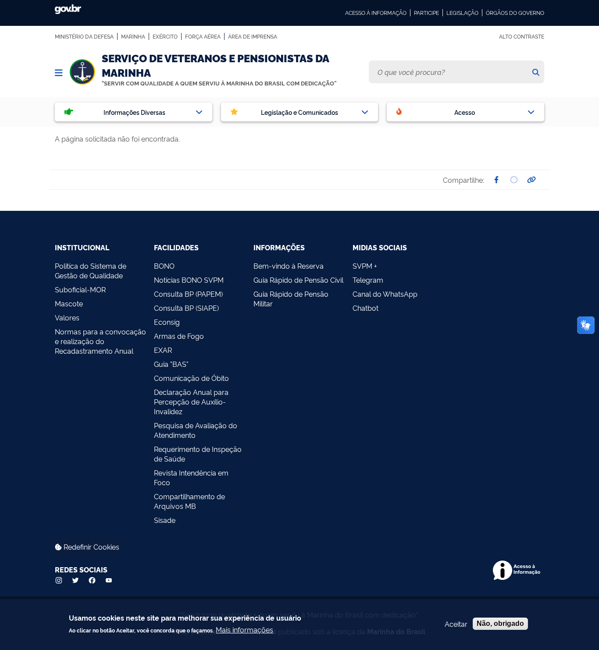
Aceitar (456, 624)
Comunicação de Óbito (191, 378)
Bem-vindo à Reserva (288, 265)
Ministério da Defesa (84, 36)
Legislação (462, 12)
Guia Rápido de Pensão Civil (298, 279)
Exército (165, 36)
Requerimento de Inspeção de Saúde (198, 453)
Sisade (164, 520)
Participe (426, 12)
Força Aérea (203, 36)
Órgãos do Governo (515, 12)
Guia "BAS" (171, 364)
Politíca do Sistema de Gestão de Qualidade (90, 270)
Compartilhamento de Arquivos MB (189, 501)
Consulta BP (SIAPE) (186, 308)
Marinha (133, 36)
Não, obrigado (500, 623)
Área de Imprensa (252, 36)
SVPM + (365, 265)
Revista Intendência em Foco (191, 477)
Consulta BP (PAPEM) (188, 293)
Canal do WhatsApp (385, 293)
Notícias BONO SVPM (189, 279)
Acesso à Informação (375, 12)
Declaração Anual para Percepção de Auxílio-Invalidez (191, 401)
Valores (67, 317)
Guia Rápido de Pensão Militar (290, 298)
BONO (164, 265)
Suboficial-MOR (80, 289)
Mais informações (244, 629)
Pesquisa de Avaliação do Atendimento (195, 430)
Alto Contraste (521, 36)
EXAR (163, 350)
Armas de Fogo (179, 336)
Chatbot (365, 308)
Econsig (167, 322)
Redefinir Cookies (90, 546)
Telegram (368, 279)
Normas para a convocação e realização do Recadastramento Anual (100, 341)
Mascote (69, 303)
